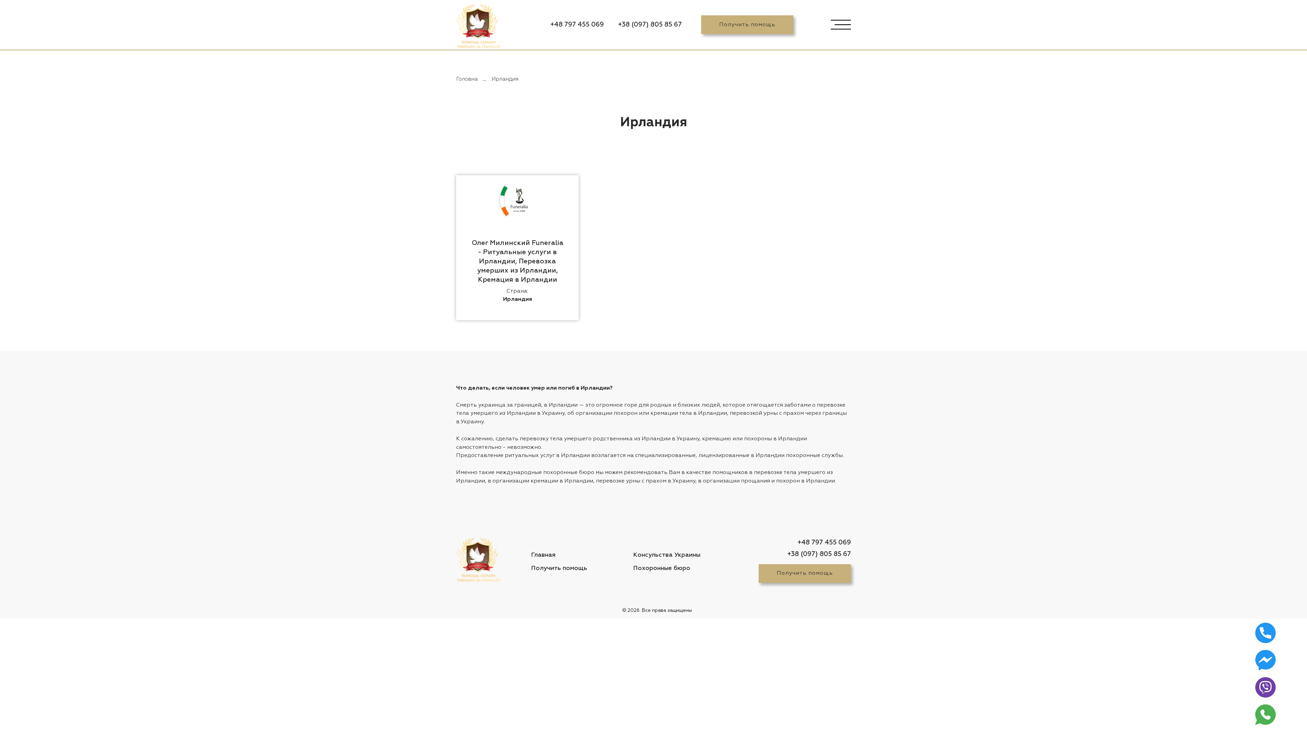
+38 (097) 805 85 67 (650, 24)
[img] (477, 26)
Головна (467, 79)
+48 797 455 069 (577, 24)
